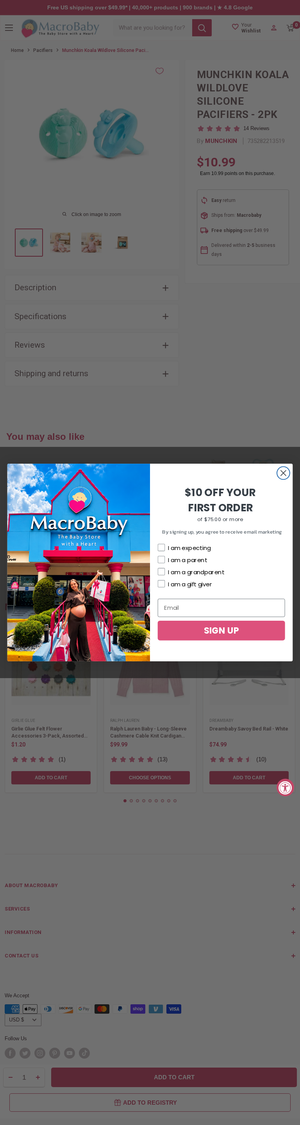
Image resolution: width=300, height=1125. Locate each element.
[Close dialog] (283, 473)
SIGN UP (221, 630)
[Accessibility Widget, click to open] (285, 787)
